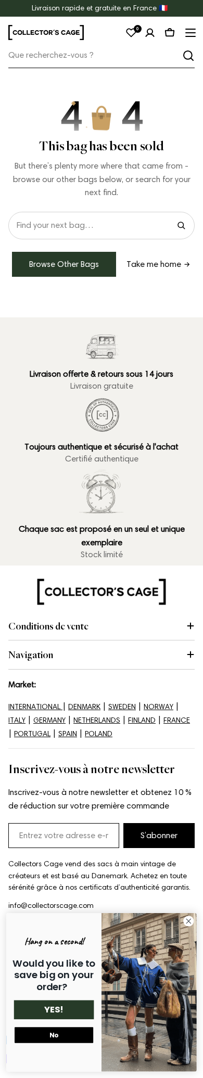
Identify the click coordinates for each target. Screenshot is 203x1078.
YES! (54, 1010)
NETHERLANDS (96, 720)
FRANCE (176, 720)
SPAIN (67, 733)
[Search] (181, 225)
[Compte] (150, 33)
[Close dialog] (188, 921)
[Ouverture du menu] (189, 33)
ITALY (17, 720)
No (53, 1035)
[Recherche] (188, 55)
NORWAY (158, 706)
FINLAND (142, 720)
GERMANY (49, 720)
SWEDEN (122, 706)
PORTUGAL (32, 733)
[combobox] (101, 55)
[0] (131, 33)
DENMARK (84, 706)
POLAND (98, 733)
